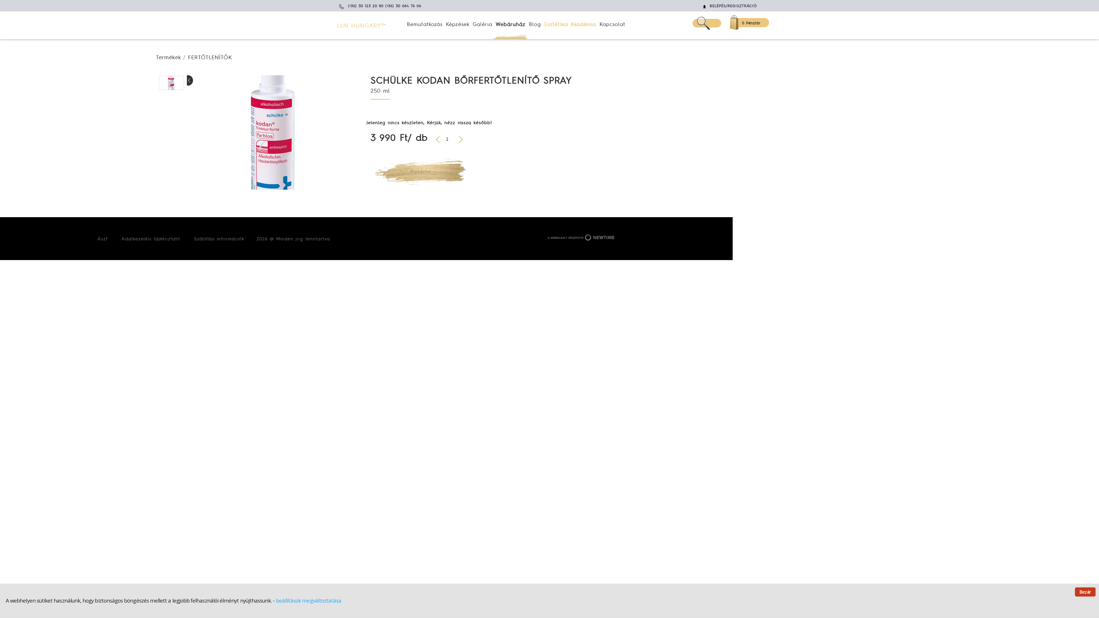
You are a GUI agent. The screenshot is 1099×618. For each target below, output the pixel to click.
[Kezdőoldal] (370, 25)
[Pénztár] (745, 22)
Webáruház (510, 24)
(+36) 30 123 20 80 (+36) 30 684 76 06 (384, 5)
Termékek (168, 57)
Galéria (482, 24)
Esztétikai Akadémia (570, 24)
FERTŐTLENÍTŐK (210, 57)
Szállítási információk (219, 238)
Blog (535, 24)
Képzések (457, 24)
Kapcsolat (612, 24)
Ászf (102, 238)
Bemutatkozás (424, 24)
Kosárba (420, 171)
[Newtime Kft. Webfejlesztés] (580, 238)
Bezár (1085, 592)
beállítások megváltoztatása (308, 600)
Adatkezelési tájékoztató (150, 238)
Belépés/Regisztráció (733, 5)
